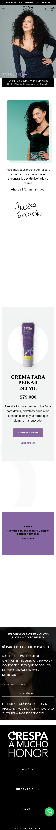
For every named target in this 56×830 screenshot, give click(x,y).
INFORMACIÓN (28, 789)
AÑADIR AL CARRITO (28, 433)
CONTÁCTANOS (28, 828)
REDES (28, 808)
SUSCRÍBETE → (28, 693)
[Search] (46, 9)
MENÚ (28, 769)
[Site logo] (28, 9)
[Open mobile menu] (3, 9)
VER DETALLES (28, 443)
